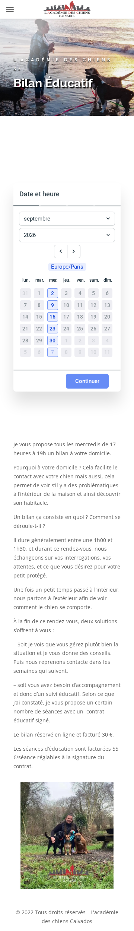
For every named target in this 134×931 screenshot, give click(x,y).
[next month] (73, 251)
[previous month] (60, 251)
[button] (53, 294)
